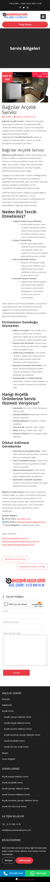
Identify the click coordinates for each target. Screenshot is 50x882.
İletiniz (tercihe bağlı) (11, 633)
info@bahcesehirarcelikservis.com (16, 830)
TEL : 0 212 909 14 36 (11, 824)
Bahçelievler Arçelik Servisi (31, 566)
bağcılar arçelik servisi (26, 116)
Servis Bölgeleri (8, 759)
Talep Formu (25, 24)
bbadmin (8, 116)
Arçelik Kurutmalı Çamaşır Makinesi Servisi (22, 734)
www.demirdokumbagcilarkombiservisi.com (20, 541)
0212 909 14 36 (23, 518)
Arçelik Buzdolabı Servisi (14, 740)
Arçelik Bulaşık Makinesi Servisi (17, 723)
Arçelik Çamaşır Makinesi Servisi (17, 717)
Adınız (5, 611)
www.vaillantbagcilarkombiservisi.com (18, 544)
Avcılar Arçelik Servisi (16, 559)
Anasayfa (6, 699)
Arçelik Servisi (8, 711)
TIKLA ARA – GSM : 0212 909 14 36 (25, 3)
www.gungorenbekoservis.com (15, 538)
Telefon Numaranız (11, 622)
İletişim (5, 753)
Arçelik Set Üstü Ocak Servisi (16, 746)
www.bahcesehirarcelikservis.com (31, 522)
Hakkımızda (7, 705)
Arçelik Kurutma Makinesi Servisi (18, 728)
